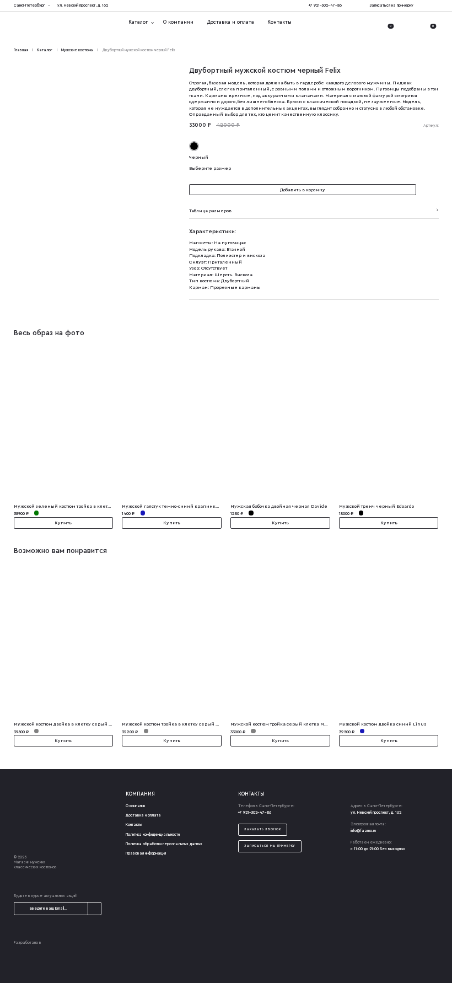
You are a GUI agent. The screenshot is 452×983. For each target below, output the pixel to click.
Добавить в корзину (302, 189)
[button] (430, 189)
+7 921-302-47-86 (325, 5)
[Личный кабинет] (371, 22)
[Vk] (436, 6)
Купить (63, 522)
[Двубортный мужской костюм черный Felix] (95, 309)
